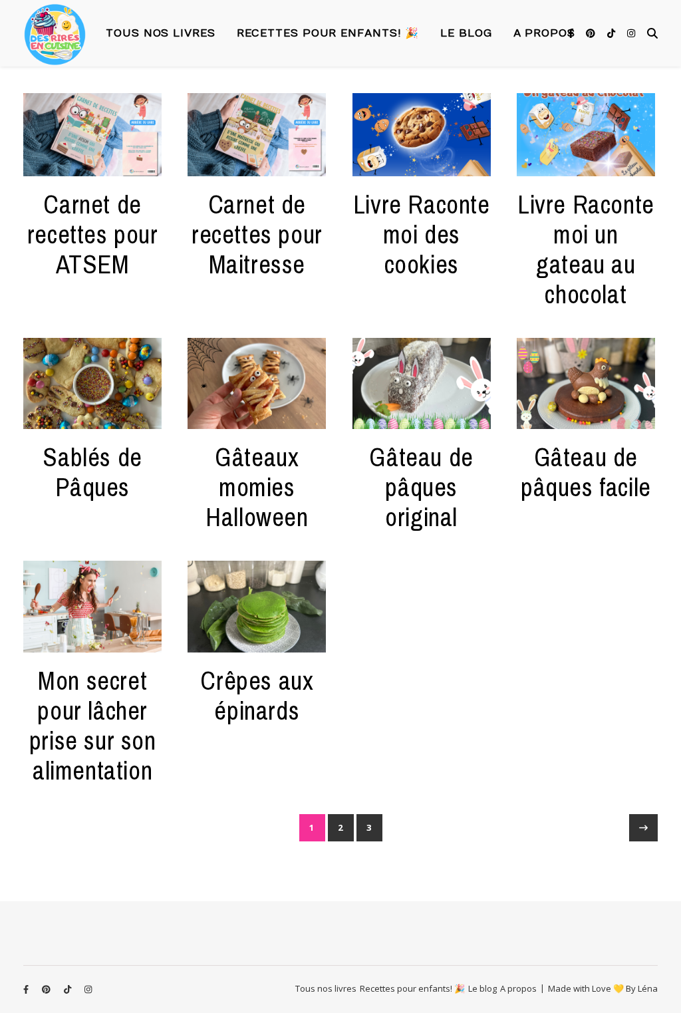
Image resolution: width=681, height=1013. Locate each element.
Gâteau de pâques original (421, 487)
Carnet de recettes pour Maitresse (257, 234)
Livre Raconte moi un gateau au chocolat (585, 249)
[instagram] (631, 33)
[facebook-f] (572, 33)
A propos (544, 33)
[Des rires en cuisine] (54, 33)
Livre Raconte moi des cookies (421, 234)
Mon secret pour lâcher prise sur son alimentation (92, 725)
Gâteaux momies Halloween (256, 487)
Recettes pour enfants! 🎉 (328, 33)
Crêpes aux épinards (256, 695)
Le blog (465, 33)
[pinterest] (592, 33)
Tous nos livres (160, 33)
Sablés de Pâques (92, 472)
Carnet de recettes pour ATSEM (92, 234)
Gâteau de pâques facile (586, 472)
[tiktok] (612, 33)
